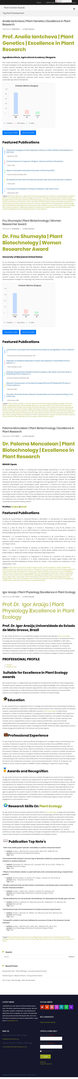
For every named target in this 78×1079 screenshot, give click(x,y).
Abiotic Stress (12, 403)
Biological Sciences (65, 403)
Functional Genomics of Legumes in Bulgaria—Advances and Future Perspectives (34, 161)
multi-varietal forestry (16, 575)
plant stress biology (9, 414)
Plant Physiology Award (36, 939)
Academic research (24, 403)
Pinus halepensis (66, 575)
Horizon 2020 (39, 201)
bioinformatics (17, 198)
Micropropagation (44, 573)
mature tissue (22, 573)
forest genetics (22, 571)
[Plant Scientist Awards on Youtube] (42, 1007)
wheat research (48, 416)
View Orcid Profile (28, 133)
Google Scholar (11, 667)
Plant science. (7, 207)
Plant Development (19, 205)
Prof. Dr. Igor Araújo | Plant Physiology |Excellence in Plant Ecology (38, 611)
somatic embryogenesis (10, 209)
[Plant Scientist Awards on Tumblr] (71, 1007)
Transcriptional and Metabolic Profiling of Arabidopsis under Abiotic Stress (32, 189)
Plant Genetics (32, 205)
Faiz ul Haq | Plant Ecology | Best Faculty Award (18, 980)
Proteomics (26, 578)
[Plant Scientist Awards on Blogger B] (47, 1007)
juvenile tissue (12, 573)
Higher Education (34, 409)
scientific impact (49, 207)
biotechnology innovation (31, 198)
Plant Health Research (19, 939)
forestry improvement (35, 571)
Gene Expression (52, 407)
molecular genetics (21, 411)
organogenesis (39, 575)
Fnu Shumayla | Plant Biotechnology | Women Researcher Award (31, 222)
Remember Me (47, 1051)
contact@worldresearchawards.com (14, 1047)
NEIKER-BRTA (28, 575)
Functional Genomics (54, 200)
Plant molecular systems (45, 205)
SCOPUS (9, 665)
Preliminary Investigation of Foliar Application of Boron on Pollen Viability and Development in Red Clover (39, 151)
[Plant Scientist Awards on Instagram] (57, 1007)
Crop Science (56, 405)
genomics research (21, 409)
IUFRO (4, 573)
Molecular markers (57, 573)
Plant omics (58, 205)
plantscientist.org (12, 1018)
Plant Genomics (28, 413)
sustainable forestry (39, 580)
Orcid (23, 506)
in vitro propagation (65, 571)
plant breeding (7, 205)
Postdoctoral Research (24, 414)
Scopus (15, 506)
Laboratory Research (65, 409)
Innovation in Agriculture (64, 201)
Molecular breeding (53, 203)
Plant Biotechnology (67, 203)
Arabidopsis (54, 403)
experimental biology (29, 200)
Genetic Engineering (68, 200)
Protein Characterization (40, 414)
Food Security (26, 407)
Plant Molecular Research (43, 413)
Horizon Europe (50, 201)
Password (47, 1043)
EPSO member (67, 198)
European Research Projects (12, 200)
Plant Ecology (50, 806)
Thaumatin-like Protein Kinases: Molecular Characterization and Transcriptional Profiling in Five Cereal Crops (39, 395)
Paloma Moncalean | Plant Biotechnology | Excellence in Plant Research (38, 429)
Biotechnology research (29, 405)
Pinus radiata (6, 577)
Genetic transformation (10, 201)
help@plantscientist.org (10, 1039)
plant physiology (68, 205)
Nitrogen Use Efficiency (37, 411)
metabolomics (33, 573)
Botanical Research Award (17, 937)
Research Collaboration (20, 207)
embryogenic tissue (39, 569)
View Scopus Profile (10, 133)
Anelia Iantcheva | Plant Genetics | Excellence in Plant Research (36, 22)
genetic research (8, 409)
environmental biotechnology (57, 569)
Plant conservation (18, 577)
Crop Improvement (55, 198)
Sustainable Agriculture (27, 209)
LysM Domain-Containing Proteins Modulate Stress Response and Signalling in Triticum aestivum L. (40, 351)
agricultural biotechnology (32, 196)
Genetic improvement (50, 571)
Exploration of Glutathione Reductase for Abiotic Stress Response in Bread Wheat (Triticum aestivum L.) (38, 362)
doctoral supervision (9, 569)
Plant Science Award (51, 939)
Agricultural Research (49, 196)
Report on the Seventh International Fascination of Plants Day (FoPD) (30, 170)
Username (47, 1035)
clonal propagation (49, 567)
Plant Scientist (29, 29)
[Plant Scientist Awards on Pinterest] (52, 1007)
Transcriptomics (41, 209)
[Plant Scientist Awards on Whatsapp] (66, 1007)
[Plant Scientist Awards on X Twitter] (61, 1007)
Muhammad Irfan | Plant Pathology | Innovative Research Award (24, 971)
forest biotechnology (9, 571)
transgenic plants (37, 416)
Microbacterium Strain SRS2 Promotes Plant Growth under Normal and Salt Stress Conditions (39, 180)
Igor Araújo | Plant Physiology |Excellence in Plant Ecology (38, 592)
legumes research (27, 203)
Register (43, 1062)
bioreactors (22, 567)
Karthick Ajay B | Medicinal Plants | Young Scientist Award (22, 976)
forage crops (41, 200)
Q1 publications (36, 578)
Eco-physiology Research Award (37, 937)
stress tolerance (7, 416)
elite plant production (24, 569)
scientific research (68, 414)
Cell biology (44, 198)
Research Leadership (36, 207)
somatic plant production (11, 580)
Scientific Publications (63, 207)
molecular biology (40, 203)
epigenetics (71, 569)
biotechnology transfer (34, 567)
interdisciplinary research (11, 203)
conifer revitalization (63, 567)
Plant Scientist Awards (14, 7)
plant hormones (44, 577)
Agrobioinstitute (63, 196)
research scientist (56, 414)
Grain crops (30, 201)
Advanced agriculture (15, 196)
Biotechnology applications (11, 405)
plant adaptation (51, 411)
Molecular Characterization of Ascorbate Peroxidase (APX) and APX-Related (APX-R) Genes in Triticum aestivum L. (38, 384)
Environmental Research (57, 937)
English (59, 1)
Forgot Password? (46, 1064)
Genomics (22, 201)
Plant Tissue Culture (15, 578)
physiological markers (52, 575)
